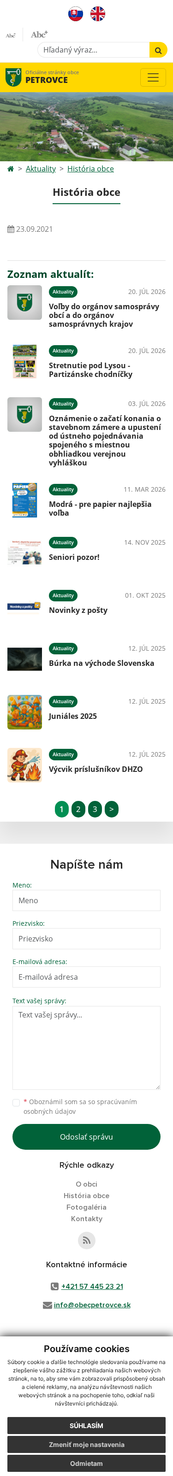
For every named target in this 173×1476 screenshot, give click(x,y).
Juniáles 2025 (73, 716)
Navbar (22, 77)
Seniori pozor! (74, 557)
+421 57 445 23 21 (92, 1286)
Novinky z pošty (78, 610)
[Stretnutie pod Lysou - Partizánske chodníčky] (24, 361)
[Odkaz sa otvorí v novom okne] (86, 1240)
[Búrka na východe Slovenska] (24, 659)
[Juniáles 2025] (24, 712)
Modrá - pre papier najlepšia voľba (100, 508)
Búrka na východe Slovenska (102, 663)
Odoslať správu (86, 1137)
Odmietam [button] (86, 1463)
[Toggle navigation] (153, 77)
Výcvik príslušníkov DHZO (96, 769)
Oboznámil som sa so (80, 1106)
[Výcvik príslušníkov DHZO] (24, 765)
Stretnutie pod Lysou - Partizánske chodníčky (90, 369)
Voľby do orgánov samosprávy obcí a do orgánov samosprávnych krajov (104, 315)
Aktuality (41, 169)
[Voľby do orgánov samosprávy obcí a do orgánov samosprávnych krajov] (24, 305)
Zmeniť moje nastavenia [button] (87, 1444)
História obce (90, 169)
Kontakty (86, 1219)
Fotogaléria (86, 1207)
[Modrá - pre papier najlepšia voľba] (24, 500)
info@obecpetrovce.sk (92, 1305)
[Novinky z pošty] (24, 606)
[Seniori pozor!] (24, 553)
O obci (86, 1184)
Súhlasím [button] (86, 1425)
